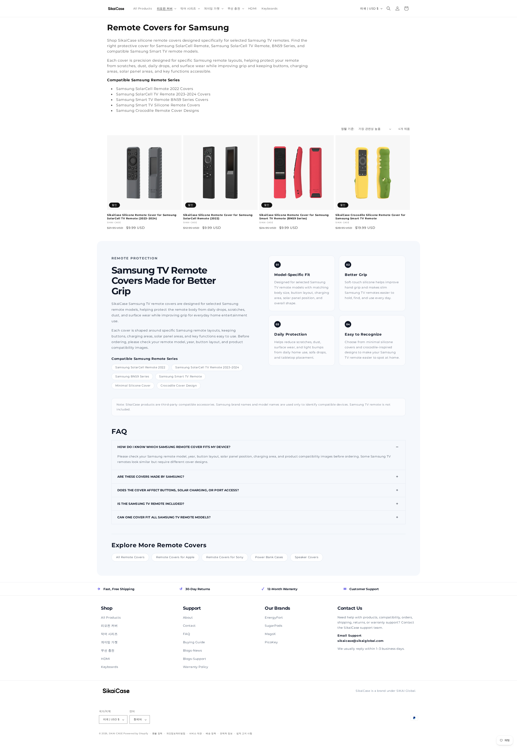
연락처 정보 (226, 733)
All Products (111, 617)
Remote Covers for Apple (175, 557)
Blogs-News (192, 650)
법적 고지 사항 (244, 733)
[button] (166, 8)
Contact (189, 626)
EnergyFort (274, 617)
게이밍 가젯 (109, 642)
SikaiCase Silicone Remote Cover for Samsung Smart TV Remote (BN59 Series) (294, 216)
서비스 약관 (195, 733)
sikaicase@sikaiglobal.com (360, 641)
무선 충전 (108, 650)
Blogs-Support (194, 659)
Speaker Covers (306, 557)
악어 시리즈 (109, 634)
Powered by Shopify (135, 733)
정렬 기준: (347, 129)
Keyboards (109, 667)
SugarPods (273, 626)
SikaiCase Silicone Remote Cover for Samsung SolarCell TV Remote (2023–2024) (142, 216)
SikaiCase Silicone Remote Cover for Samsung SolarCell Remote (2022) (218, 216)
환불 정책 (157, 733)
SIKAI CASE (116, 733)
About (188, 617)
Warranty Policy (195, 667)
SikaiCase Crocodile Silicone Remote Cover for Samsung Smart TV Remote (370, 216)
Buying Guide (194, 642)
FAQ (186, 634)
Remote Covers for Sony (224, 557)
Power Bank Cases (269, 557)
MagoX (270, 634)
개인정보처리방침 (175, 733)
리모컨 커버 (109, 626)
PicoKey (271, 642)
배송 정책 (211, 733)
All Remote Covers (130, 557)
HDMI (105, 659)
